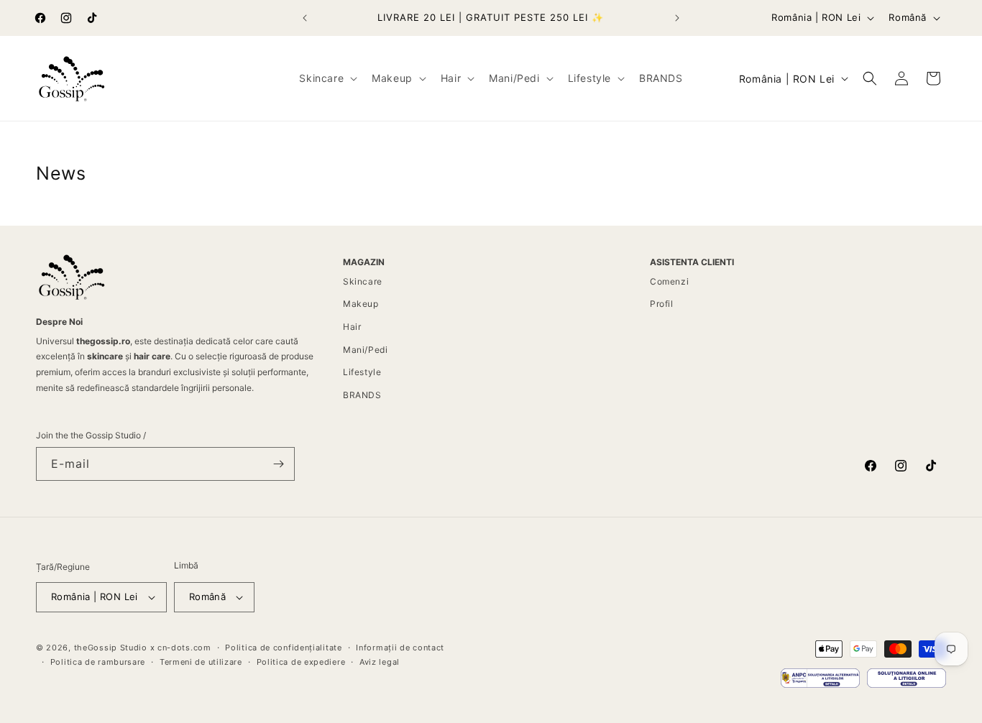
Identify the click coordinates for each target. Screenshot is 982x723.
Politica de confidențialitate (283, 648)
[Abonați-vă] (278, 464)
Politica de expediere (301, 662)
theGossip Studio (110, 648)
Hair (352, 326)
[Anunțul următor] (677, 18)
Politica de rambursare (97, 662)
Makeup (361, 303)
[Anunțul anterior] (305, 18)
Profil (662, 303)
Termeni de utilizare (201, 662)
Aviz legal (379, 662)
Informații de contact (400, 648)
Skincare (362, 281)
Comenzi (669, 281)
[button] (326, 78)
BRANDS (362, 395)
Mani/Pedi (365, 349)
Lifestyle (362, 372)
